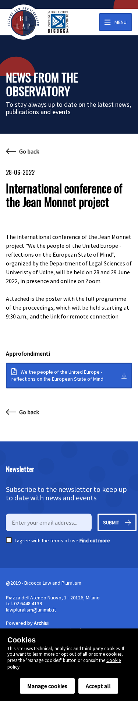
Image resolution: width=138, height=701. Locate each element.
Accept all (98, 686)
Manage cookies (47, 686)
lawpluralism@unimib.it (31, 609)
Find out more (94, 540)
